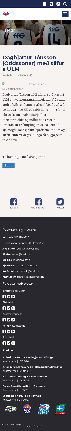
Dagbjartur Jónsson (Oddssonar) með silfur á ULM (33, 63)
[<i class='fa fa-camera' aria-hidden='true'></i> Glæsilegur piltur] (35, 84)
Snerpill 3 (38, 426)
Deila (9, 165)
